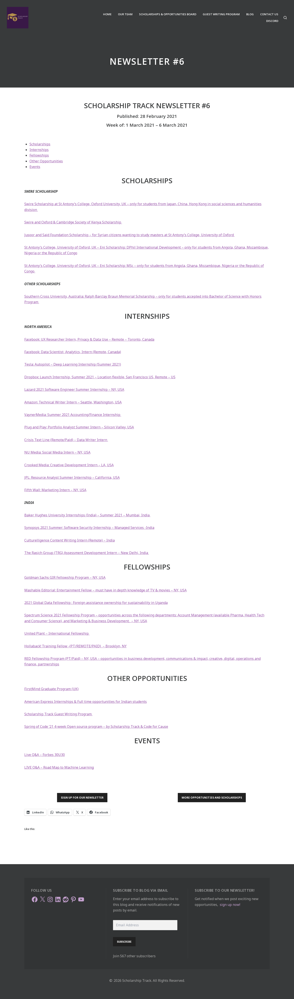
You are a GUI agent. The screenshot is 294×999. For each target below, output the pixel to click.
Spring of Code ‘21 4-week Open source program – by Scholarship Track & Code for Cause (96, 726)
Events (34, 166)
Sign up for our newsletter (82, 797)
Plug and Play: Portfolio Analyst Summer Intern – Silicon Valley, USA (79, 427)
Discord (272, 21)
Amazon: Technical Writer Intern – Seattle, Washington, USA (73, 402)
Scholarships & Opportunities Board (167, 14)
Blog (250, 14)
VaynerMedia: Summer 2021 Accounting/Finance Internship (72, 414)
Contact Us (269, 14)
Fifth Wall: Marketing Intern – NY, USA (55, 490)
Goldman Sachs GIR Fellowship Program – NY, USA (64, 577)
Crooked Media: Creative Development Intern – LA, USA (69, 465)
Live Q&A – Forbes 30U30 (44, 754)
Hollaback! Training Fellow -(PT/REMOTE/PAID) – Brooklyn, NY (75, 646)
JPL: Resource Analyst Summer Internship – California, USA (72, 477)
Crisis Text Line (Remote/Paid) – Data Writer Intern (66, 439)
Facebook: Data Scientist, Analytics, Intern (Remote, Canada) (72, 351)
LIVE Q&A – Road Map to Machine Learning (59, 767)
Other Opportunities (46, 161)
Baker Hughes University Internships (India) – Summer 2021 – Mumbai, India (87, 515)
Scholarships (39, 144)
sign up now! (230, 904)
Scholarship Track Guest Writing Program (58, 714)
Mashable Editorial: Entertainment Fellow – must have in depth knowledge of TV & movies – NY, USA (105, 590)
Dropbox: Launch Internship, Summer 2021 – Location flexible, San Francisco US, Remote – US (99, 377)
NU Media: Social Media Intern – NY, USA (57, 452)
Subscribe (124, 942)
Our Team (125, 14)
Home (107, 14)
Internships (39, 149)
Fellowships (39, 155)
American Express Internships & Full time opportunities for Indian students (85, 701)
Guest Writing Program (221, 14)
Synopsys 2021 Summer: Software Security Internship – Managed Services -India (89, 527)
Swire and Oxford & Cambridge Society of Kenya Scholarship (73, 222)
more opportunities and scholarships (212, 797)
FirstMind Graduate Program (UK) (51, 689)
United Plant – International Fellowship (57, 633)
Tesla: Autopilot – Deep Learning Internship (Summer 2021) (72, 364)
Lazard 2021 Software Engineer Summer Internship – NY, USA (74, 389)
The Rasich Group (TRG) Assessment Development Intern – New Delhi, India (86, 552)
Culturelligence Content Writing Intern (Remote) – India (69, 540)
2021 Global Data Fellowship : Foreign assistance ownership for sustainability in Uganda (96, 602)
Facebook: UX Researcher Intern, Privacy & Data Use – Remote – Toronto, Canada (89, 339)
